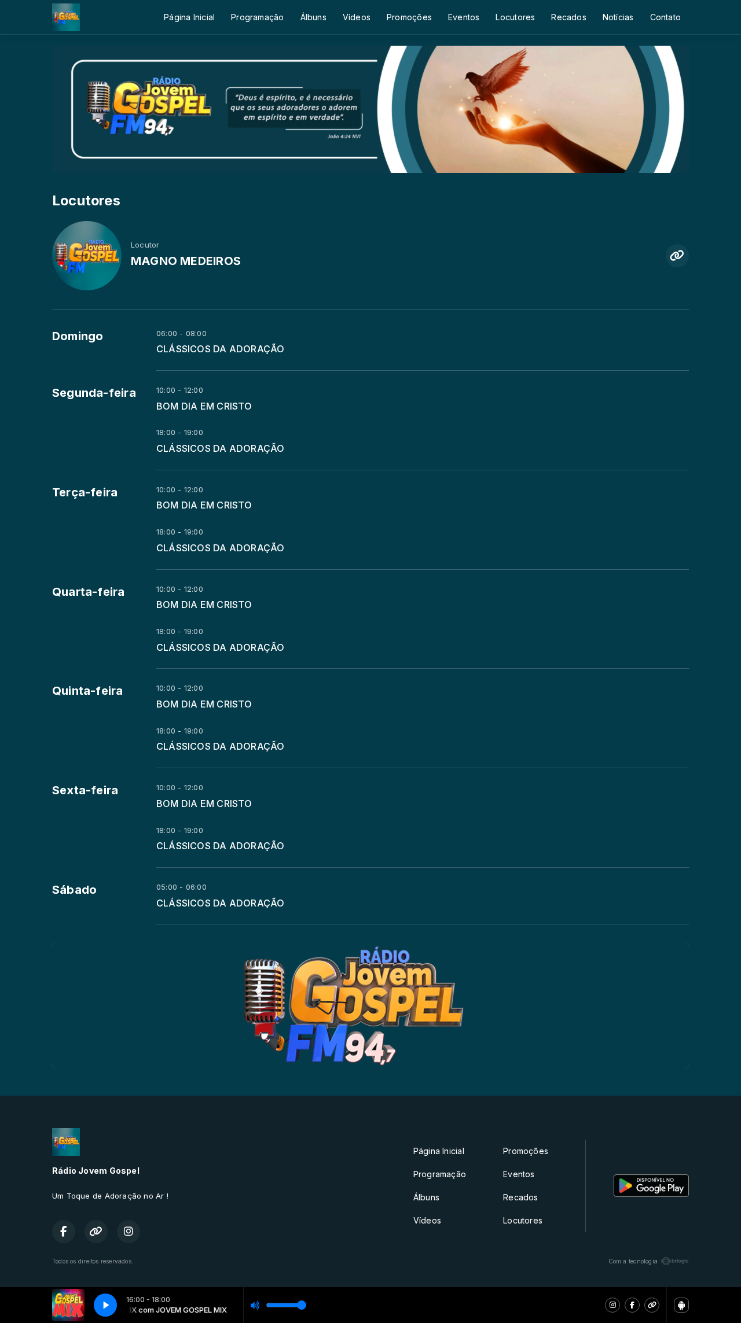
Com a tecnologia (633, 1261)
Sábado (74, 890)
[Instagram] (612, 1305)
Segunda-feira (94, 393)
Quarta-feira (88, 592)
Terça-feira (85, 492)
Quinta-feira (87, 691)
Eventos (463, 17)
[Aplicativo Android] (681, 1305)
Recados (568, 17)
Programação (257, 17)
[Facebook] (632, 1305)
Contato (665, 17)
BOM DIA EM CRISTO (204, 406)
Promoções (409, 17)
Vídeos (356, 17)
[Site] (651, 1305)
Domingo (77, 336)
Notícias (618, 17)
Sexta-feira (85, 790)
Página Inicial (189, 17)
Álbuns (313, 17)
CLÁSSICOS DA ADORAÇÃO (220, 349)
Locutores (515, 17)
